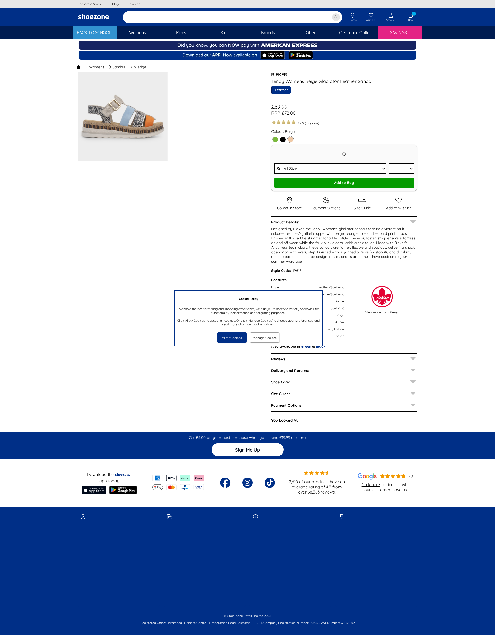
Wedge (140, 67)
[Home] (78, 67)
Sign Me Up (247, 450)
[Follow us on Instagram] (247, 483)
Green (306, 346)
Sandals (119, 67)
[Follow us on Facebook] (225, 483)
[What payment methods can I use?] (178, 482)
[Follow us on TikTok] (270, 483)
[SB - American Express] (247, 49)
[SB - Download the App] (247, 55)
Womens (96, 67)
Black (320, 346)
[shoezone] (94, 17)
